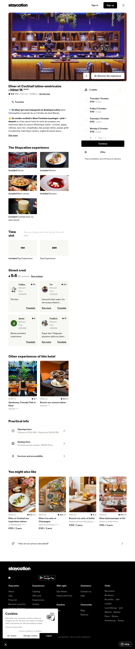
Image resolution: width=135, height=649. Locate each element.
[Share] (86, 76)
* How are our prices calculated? (33, 543)
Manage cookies (30, 636)
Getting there (24, 442)
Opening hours (25, 429)
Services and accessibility (30, 456)
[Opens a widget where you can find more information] (125, 644)
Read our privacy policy (13, 627)
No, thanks (11, 636)
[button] (5, 644)
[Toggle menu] (123, 5)
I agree (49, 636)
